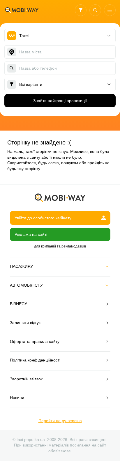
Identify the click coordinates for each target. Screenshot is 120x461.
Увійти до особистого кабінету (43, 218)
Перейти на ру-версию (60, 420)
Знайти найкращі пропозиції (60, 100)
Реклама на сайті (31, 234)
